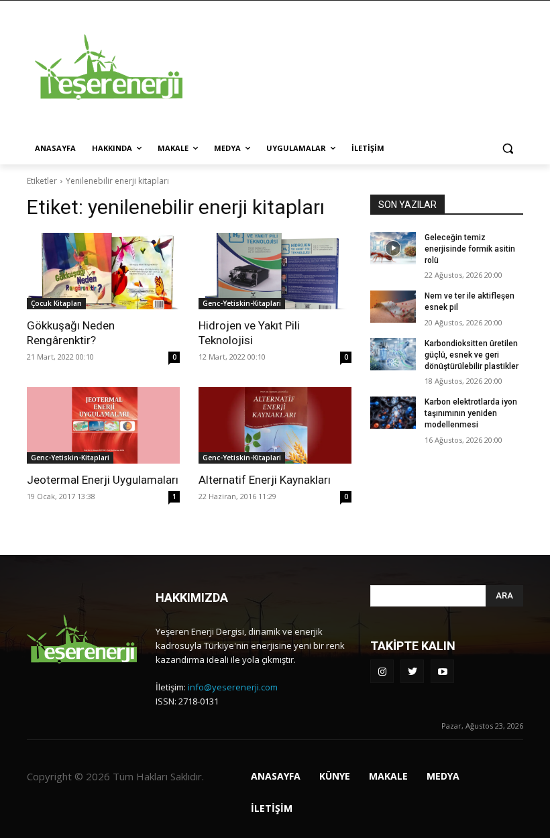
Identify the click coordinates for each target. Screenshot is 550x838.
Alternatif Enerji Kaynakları (265, 479)
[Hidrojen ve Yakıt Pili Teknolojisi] (275, 271)
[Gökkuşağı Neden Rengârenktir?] (103, 271)
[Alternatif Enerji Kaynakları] (275, 425)
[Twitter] (412, 671)
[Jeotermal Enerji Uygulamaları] (103, 425)
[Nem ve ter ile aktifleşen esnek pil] (393, 307)
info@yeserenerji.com (233, 687)
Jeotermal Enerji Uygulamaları (102, 479)
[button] (507, 148)
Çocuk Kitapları (56, 303)
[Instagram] (382, 671)
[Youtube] (442, 671)
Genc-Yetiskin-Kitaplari (242, 303)
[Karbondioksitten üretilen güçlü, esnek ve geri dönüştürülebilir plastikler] (393, 354)
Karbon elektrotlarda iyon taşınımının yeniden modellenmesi (471, 413)
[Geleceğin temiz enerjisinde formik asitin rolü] (393, 248)
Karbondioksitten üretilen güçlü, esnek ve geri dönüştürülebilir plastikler (471, 355)
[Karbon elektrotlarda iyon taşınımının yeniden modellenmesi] (393, 413)
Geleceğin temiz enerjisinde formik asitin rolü (470, 249)
